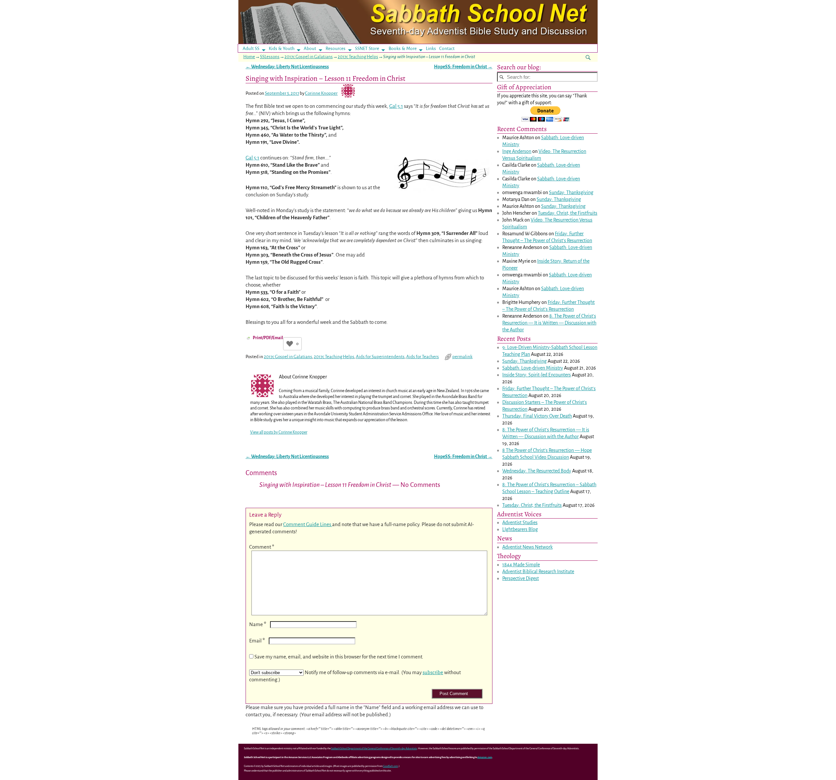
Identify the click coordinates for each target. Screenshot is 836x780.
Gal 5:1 (396, 106)
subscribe (433, 672)
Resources (336, 48)
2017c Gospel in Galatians (308, 56)
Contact (447, 48)
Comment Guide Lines (307, 524)
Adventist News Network (527, 547)
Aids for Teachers (422, 356)
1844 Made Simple (521, 564)
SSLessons (270, 56)
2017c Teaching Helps (358, 56)
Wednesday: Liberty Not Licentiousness (287, 66)
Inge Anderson (516, 151)
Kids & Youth (282, 48)
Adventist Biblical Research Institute (538, 571)
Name (257, 624)
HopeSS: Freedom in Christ (463, 66)
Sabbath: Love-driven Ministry (532, 368)
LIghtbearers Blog (520, 529)
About (310, 48)
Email (257, 640)
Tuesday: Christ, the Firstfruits (567, 213)
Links (433, 48)
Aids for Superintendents (380, 356)
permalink (462, 356)
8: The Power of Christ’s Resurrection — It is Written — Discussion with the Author (549, 322)
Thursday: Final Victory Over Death (537, 416)
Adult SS (251, 48)
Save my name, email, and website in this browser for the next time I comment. (338, 656)
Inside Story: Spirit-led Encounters (536, 374)
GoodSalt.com (390, 766)
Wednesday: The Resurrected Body (536, 470)
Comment (261, 547)
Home (249, 56)
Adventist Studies (520, 522)
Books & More (403, 48)
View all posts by (278, 432)
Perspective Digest (520, 578)
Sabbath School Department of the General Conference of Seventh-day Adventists (374, 748)
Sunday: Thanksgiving (571, 192)
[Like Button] (290, 344)
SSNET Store (367, 48)
